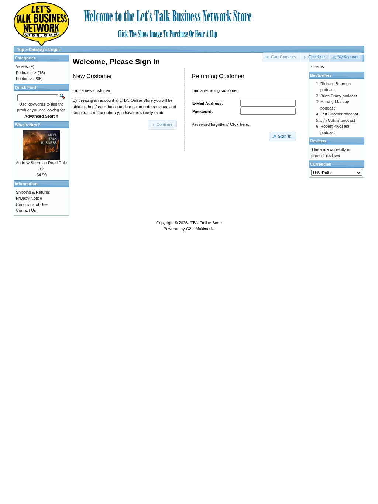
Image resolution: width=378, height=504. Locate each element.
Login (54, 49)
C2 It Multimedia (200, 229)
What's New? (27, 124)
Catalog (36, 49)
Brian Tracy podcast (338, 96)
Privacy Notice (29, 198)
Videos (22, 66)
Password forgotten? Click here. (220, 124)
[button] (314, 57)
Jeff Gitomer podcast (339, 114)
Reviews (318, 141)
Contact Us (26, 210)
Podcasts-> (26, 72)
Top (20, 49)
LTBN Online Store (205, 223)
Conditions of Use (32, 204)
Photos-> (24, 78)
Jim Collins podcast (337, 120)
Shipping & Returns (33, 192)
